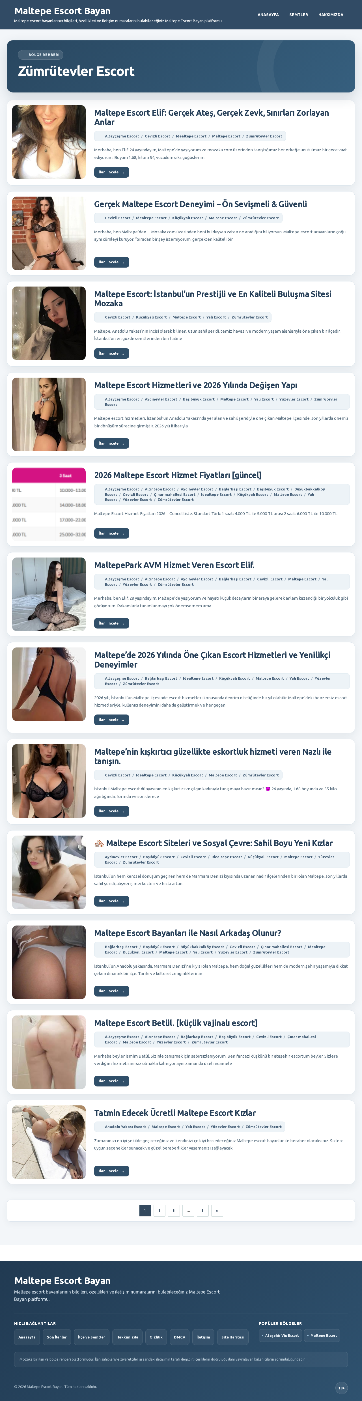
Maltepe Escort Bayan (62, 10)
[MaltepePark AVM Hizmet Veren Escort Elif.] (49, 594)
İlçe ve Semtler (91, 1337)
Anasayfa (268, 14)
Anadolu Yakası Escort (125, 1127)
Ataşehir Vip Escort (282, 1335)
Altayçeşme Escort (122, 136)
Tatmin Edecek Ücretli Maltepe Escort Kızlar (175, 1112)
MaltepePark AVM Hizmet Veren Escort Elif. (174, 564)
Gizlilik (156, 1337)
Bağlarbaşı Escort (235, 489)
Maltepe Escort (226, 136)
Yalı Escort (216, 317)
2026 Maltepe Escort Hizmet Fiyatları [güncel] (178, 474)
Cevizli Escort (157, 136)
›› (217, 1210)
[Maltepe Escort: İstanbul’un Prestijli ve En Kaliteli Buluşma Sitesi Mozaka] (49, 323)
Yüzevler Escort (294, 399)
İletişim (203, 1337)
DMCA (179, 1337)
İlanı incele (112, 172)
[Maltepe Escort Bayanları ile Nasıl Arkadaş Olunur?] (49, 962)
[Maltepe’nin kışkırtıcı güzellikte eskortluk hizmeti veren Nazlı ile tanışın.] (49, 781)
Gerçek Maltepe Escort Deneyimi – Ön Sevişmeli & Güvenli (200, 203)
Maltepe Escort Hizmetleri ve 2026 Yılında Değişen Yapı (195, 384)
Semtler (298, 14)
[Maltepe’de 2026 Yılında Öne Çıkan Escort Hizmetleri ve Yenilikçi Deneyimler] (49, 684)
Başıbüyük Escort (199, 399)
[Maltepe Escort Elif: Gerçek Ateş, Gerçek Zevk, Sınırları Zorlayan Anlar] (49, 142)
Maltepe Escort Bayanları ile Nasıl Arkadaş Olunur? (187, 932)
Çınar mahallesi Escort (174, 494)
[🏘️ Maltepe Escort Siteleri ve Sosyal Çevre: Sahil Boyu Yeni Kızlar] (49, 872)
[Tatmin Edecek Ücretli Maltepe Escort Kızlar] (49, 1142)
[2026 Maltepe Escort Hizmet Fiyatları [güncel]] (49, 504)
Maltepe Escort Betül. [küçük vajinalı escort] (176, 1022)
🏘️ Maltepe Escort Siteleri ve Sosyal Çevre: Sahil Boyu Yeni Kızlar (213, 842)
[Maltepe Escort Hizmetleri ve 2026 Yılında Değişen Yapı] (49, 414)
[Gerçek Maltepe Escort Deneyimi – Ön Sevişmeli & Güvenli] (49, 233)
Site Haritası (232, 1337)
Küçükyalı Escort (187, 218)
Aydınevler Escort (161, 399)
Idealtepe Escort (191, 136)
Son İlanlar (57, 1337)
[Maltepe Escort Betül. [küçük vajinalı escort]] (49, 1052)
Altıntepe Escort (160, 489)
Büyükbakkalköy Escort (202, 947)
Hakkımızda (330, 14)
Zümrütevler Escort (264, 136)
